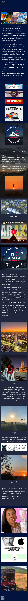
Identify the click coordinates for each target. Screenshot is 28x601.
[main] (14, 52)
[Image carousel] (14, 208)
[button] (2, 598)
